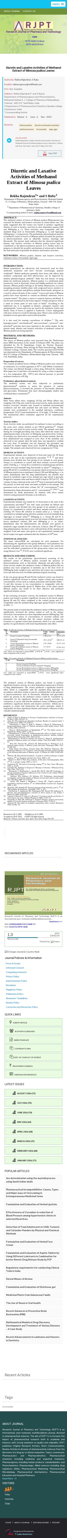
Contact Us (29, 11)
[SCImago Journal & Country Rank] (22, 951)
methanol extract (27, 129)
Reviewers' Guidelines (17, 998)
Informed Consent (15, 967)
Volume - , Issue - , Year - (34, 117)
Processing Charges (22, 1066)
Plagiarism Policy (14, 989)
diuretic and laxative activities (47, 125)
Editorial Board (41, 1522)
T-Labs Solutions (23, 1534)
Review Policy (12, 1002)
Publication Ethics (14, 994)
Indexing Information (24, 1074)
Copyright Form (22, 1048)
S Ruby (35, 79)
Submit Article (19, 1022)
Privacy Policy (12, 976)
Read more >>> (55, 921)
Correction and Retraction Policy (22, 1007)
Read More (8, 1478)
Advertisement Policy (16, 980)
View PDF (52, 153)
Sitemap (56, 1522)
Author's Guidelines (24, 1031)
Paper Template (21, 1040)
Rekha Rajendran (23, 79)
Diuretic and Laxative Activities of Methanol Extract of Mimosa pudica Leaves (33, 69)
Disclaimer (11, 985)
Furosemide (41, 129)
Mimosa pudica (26, 125)
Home (8, 1522)
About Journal (12, 11)
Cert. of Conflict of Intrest (27, 1057)
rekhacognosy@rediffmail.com (27, 84)
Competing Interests (16, 972)
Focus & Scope (13, 963)
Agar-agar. (53, 129)
